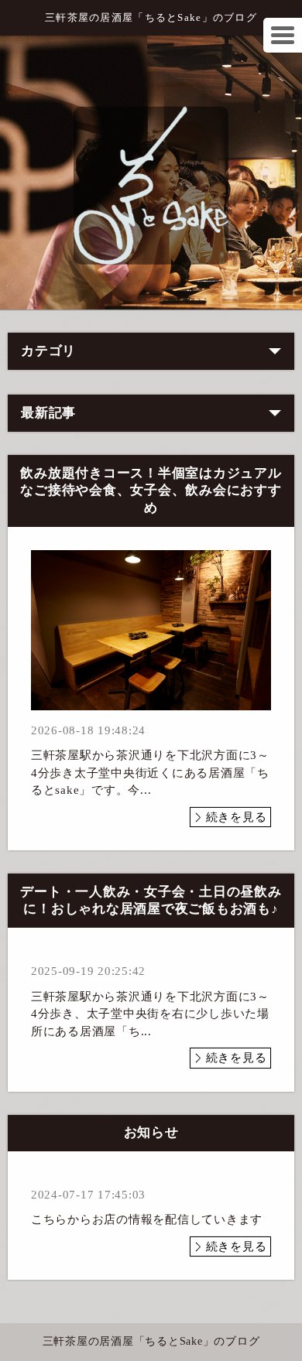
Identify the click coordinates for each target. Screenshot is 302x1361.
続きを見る (236, 817)
